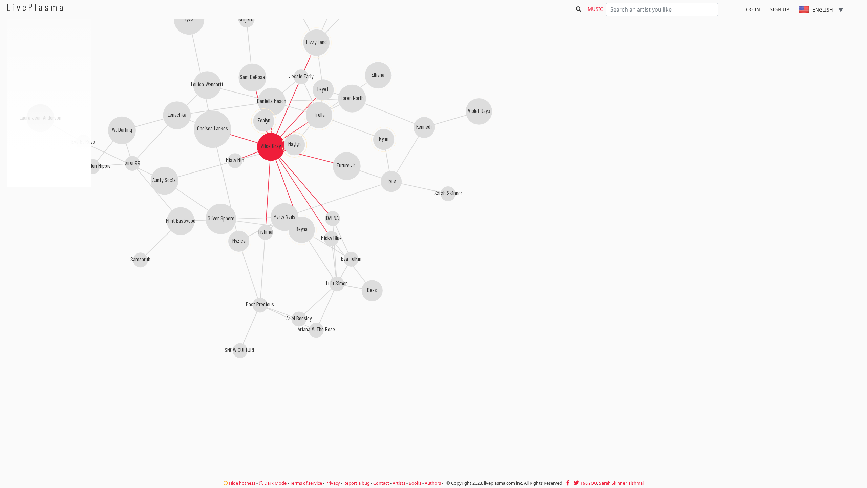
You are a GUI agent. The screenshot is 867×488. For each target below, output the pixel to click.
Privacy (332, 483)
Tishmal (636, 483)
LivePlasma (36, 7)
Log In (751, 9)
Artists (399, 483)
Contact (381, 483)
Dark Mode (275, 483)
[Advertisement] (49, 223)
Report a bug (356, 483)
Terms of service (306, 483)
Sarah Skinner (612, 483)
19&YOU (588, 483)
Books (415, 483)
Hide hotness (241, 483)
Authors (433, 483)
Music (595, 9)
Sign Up (779, 9)
